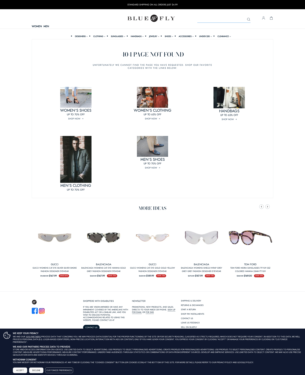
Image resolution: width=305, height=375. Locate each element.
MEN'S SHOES (152, 159)
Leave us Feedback (190, 322)
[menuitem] (81, 36)
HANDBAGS (229, 111)
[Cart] (271, 18)
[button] (261, 207)
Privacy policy (224, 362)
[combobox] (224, 19)
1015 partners (33, 336)
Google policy (245, 362)
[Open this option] (55, 237)
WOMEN (37, 26)
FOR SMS (150, 312)
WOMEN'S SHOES (75, 110)
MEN (46, 26)
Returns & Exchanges (192, 305)
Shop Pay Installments (192, 314)
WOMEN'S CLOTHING (152, 110)
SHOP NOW (74, 118)
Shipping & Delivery (191, 301)
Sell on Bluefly (189, 327)
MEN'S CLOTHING (75, 185)
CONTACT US (91, 327)
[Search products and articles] (249, 20)
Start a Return (188, 309)
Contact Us (187, 318)
